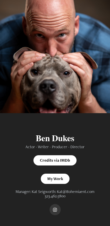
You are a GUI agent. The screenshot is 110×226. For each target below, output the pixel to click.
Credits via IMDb (55, 160)
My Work (55, 178)
